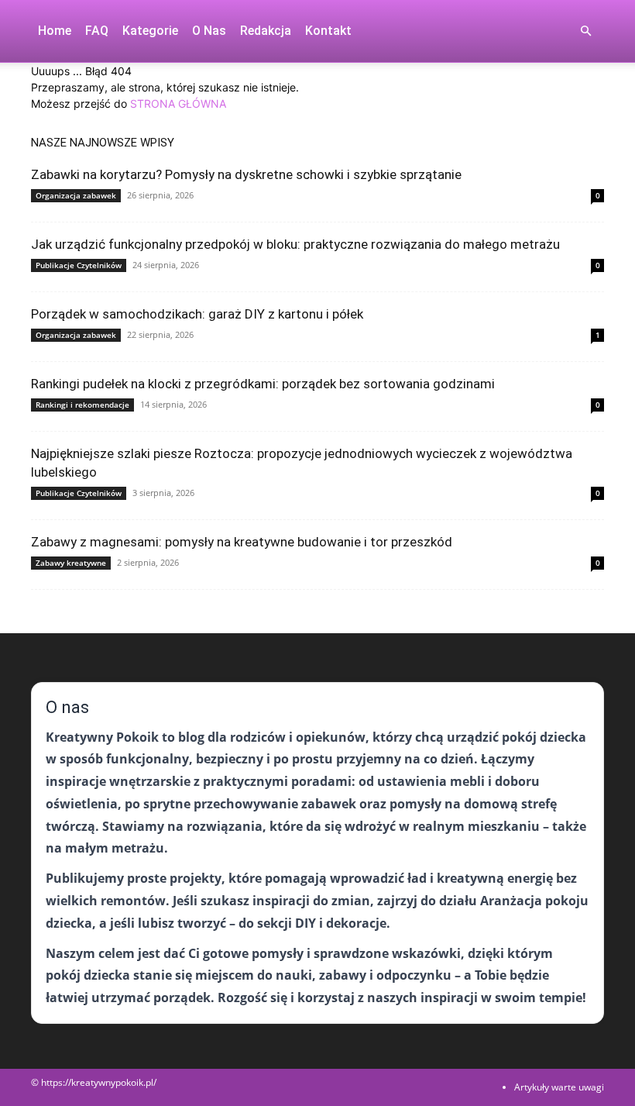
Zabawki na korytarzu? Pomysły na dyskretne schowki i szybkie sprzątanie (246, 174)
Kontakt (328, 30)
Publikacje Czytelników (79, 265)
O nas (209, 30)
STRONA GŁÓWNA (178, 103)
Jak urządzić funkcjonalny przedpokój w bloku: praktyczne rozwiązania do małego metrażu (295, 244)
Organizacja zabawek (76, 195)
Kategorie (150, 30)
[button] (585, 31)
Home (54, 30)
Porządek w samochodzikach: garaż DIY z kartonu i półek (197, 314)
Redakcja (265, 30)
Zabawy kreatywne (71, 562)
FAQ (96, 30)
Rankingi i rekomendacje (82, 404)
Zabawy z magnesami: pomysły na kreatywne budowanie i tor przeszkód (241, 542)
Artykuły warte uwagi (559, 1087)
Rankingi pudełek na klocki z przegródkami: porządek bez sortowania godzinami (263, 383)
